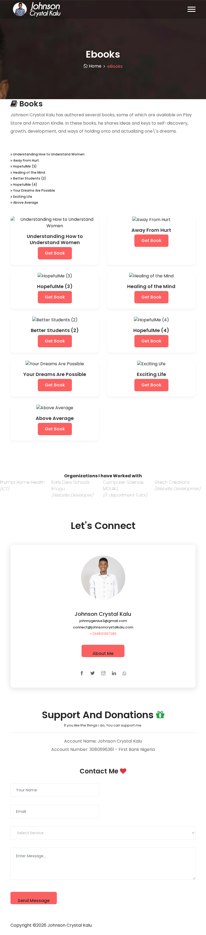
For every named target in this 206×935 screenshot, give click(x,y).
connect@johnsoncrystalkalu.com (103, 627)
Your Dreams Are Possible (34, 190)
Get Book (55, 253)
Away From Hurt (26, 160)
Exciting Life (22, 196)
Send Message (34, 900)
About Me (103, 653)
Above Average (25, 202)
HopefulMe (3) (25, 166)
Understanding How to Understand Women (48, 154)
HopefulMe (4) (25, 184)
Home (94, 66)
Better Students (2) (29, 178)
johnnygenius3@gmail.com (103, 621)
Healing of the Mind (29, 172)
